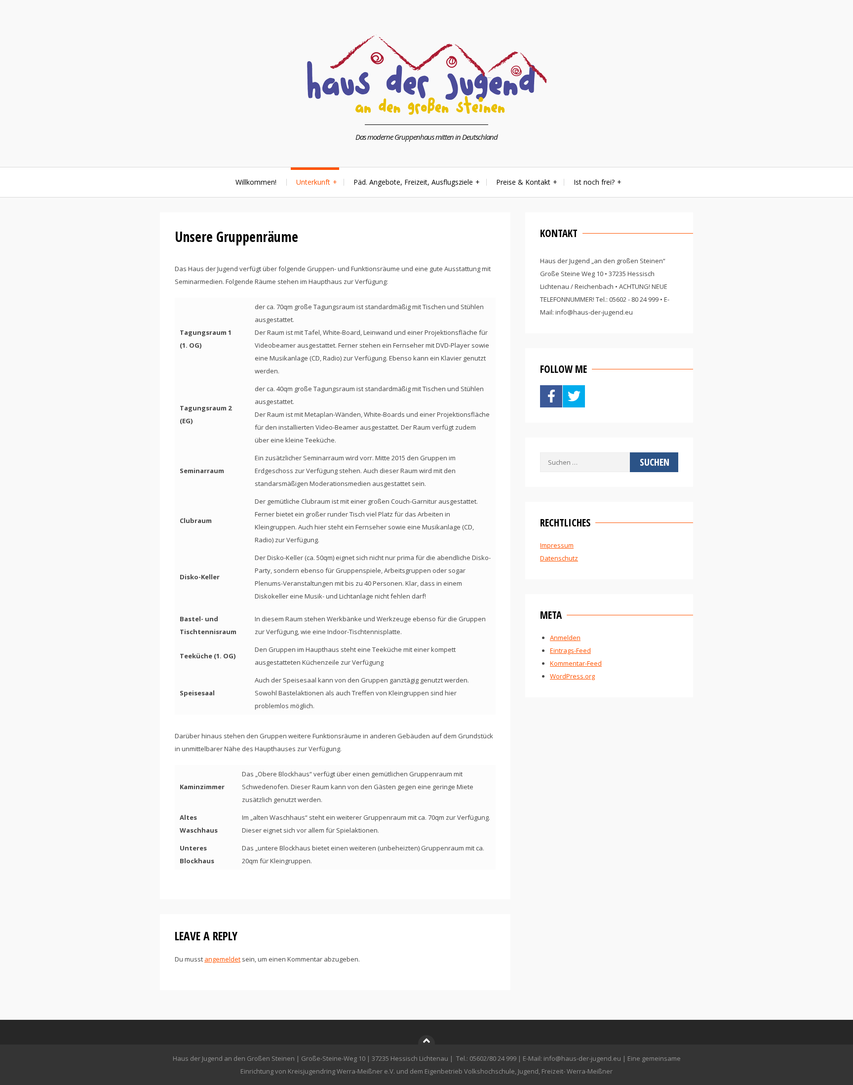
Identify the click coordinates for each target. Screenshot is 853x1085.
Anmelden (565, 637)
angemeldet (222, 959)
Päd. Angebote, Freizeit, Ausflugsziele (413, 182)
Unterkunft (313, 182)
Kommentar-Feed (576, 663)
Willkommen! (255, 182)
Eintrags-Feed (570, 650)
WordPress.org (572, 676)
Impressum (557, 545)
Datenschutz (559, 558)
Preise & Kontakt (523, 182)
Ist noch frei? (594, 182)
